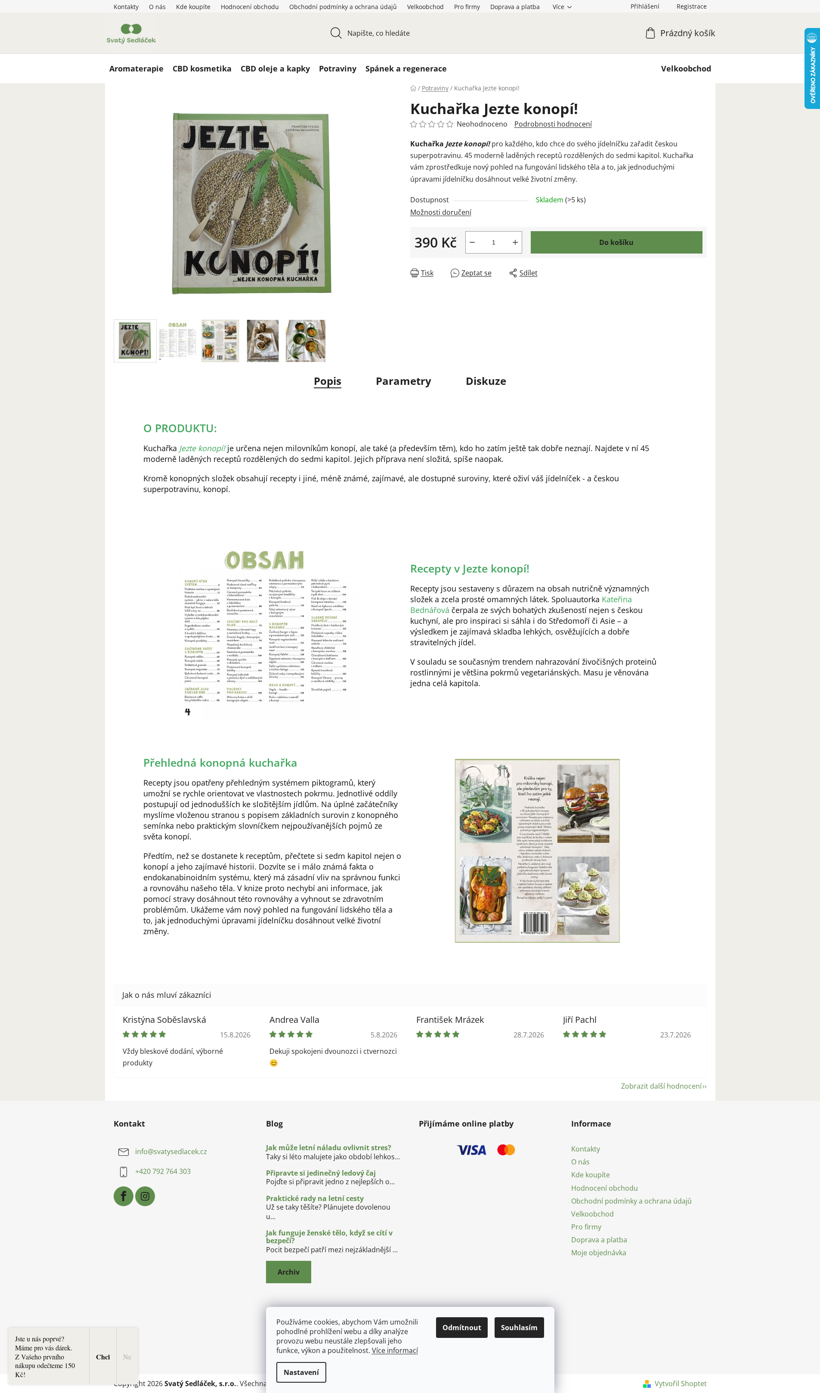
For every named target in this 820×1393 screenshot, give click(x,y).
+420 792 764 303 (163, 1171)
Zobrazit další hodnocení (661, 1086)
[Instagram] (145, 1196)
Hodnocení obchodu (250, 7)
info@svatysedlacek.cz (171, 1151)
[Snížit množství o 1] (472, 242)
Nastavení (301, 1372)
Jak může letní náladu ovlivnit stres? (328, 1148)
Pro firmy (467, 7)
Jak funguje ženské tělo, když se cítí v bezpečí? (329, 1236)
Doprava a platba (515, 7)
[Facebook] (123, 1196)
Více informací (395, 1350)
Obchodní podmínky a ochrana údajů (343, 7)
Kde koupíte (193, 7)
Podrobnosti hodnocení (553, 124)
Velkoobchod (425, 7)
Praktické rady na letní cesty (315, 1199)
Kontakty (126, 7)
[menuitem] (136, 68)
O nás (157, 7)
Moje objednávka (598, 1252)
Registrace (692, 6)
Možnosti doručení (440, 212)
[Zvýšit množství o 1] (515, 242)
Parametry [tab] (403, 381)
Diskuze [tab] (486, 381)
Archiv (289, 1272)
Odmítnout (461, 1327)
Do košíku (616, 242)
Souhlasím (519, 1327)
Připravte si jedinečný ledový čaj (321, 1173)
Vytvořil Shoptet (681, 1383)
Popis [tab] (327, 381)
